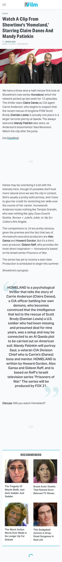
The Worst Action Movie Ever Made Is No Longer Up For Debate (16, 534)
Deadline (12, 138)
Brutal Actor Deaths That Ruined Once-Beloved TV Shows (44, 490)
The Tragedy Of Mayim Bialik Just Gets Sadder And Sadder (15, 491)
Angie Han (10, 41)
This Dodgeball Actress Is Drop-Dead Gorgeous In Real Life (43, 534)
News (5, 14)
